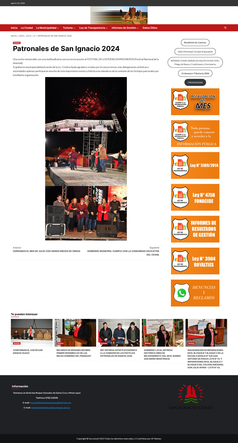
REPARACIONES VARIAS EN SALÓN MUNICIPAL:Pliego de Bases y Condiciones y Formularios (195, 62)
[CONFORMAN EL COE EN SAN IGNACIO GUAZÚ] (31, 333)
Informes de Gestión (124, 27)
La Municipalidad (46, 27)
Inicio (14, 27)
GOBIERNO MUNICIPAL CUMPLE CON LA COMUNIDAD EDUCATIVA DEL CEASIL (123, 251)
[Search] (225, 27)
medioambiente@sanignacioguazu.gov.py (50, 407)
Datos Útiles (150, 27)
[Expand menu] (58, 28)
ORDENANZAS (195, 82)
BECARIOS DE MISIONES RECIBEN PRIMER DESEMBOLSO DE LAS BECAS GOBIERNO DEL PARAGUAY (74, 353)
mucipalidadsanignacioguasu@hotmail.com (50, 402)
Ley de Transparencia (92, 27)
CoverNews (141, 438)
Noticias (17, 43)
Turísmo (68, 27)
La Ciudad (27, 27)
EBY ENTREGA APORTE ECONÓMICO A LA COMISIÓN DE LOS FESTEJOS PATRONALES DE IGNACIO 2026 (118, 353)
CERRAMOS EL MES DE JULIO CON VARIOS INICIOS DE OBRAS (46, 249)
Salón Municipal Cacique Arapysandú (195, 51)
